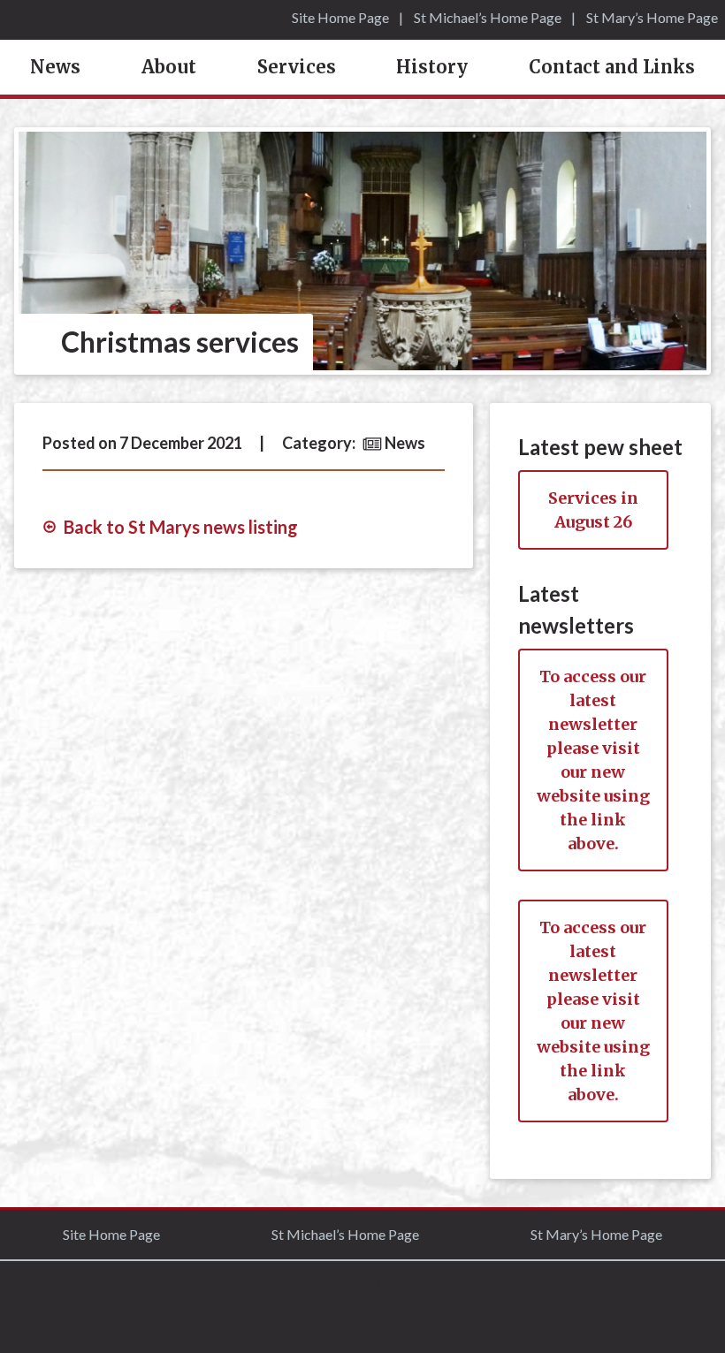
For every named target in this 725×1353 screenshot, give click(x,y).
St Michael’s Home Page (487, 17)
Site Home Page (340, 17)
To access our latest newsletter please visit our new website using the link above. (593, 760)
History (432, 67)
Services (296, 67)
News (55, 67)
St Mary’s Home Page (652, 17)
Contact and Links (612, 67)
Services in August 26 (593, 510)
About (168, 67)
